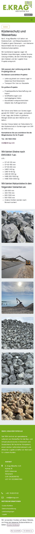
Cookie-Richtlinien (13, 525)
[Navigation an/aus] (32, 20)
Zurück (5, 27)
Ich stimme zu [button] (28, 531)
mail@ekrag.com (7, 143)
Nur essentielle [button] (16, 531)
